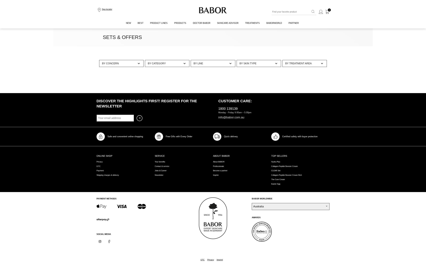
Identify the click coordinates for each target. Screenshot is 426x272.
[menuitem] (128, 23)
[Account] (321, 12)
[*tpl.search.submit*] (313, 11)
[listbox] (121, 63)
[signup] (139, 118)
